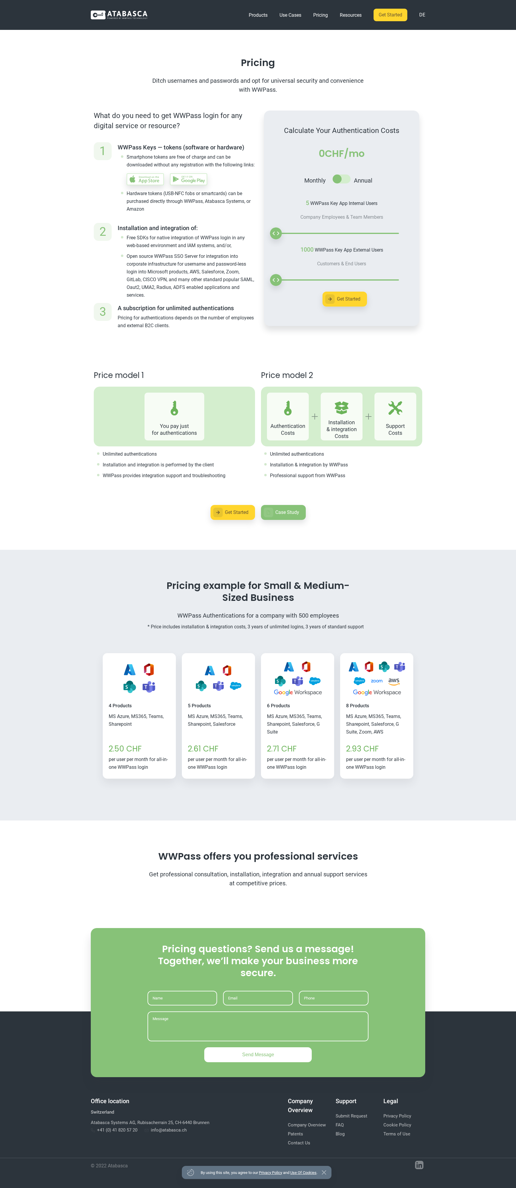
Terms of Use (396, 1134)
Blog (340, 1134)
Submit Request (351, 1116)
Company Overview (307, 1125)
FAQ (340, 1125)
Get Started (390, 15)
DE (422, 15)
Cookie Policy (397, 1125)
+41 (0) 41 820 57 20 (117, 1130)
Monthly (314, 180)
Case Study (287, 512)
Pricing (320, 15)
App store (145, 179)
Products (258, 15)
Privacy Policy (397, 1116)
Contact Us (299, 1143)
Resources (351, 15)
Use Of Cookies (303, 1172)
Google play (188, 179)
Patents (295, 1134)
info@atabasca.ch (169, 1130)
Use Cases (290, 15)
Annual (363, 180)
